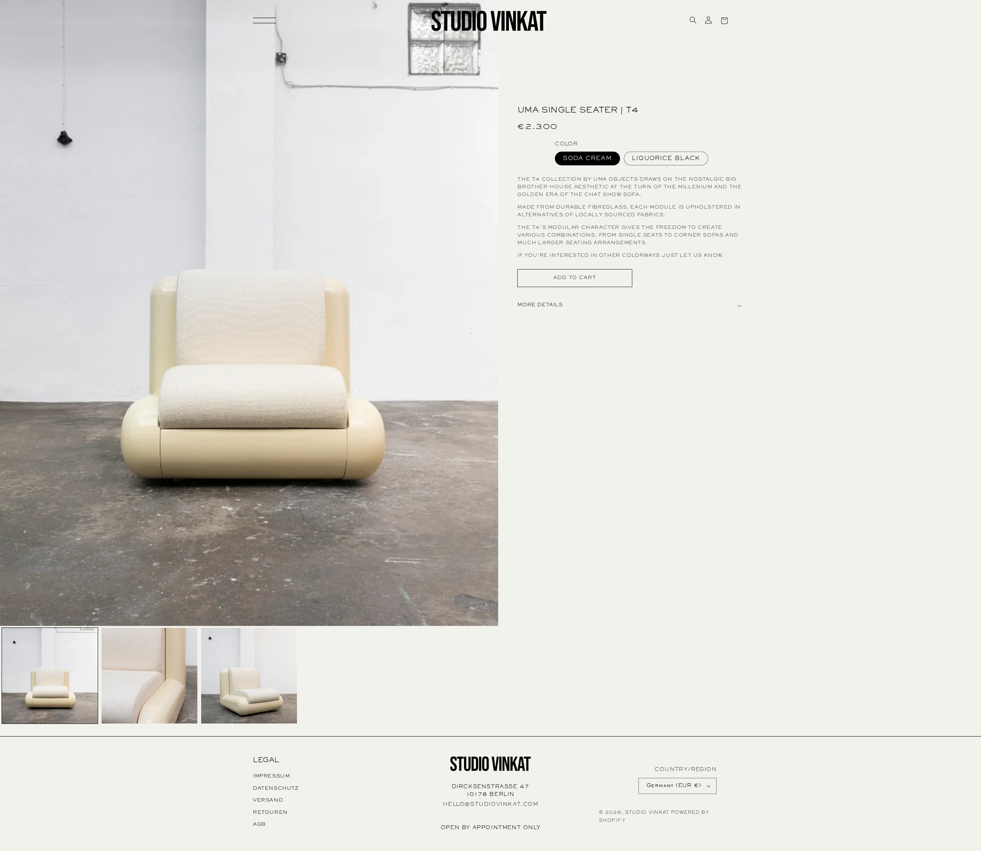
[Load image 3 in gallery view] (249, 676)
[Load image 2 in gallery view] (149, 676)
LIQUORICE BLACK (666, 158)
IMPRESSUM (271, 776)
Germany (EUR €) (673, 785)
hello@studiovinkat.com (490, 804)
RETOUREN (270, 812)
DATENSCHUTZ (276, 788)
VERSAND (268, 800)
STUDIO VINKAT (647, 813)
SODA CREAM (587, 158)
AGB (259, 824)
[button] (692, 20)
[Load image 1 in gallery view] (50, 676)
